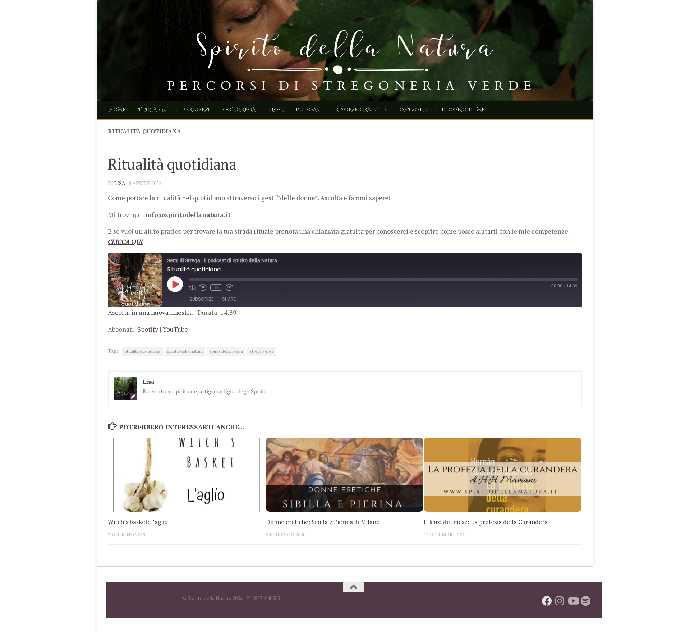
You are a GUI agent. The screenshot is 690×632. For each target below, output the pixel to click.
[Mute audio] (192, 287)
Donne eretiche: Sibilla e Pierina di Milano (323, 522)
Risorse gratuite (361, 110)
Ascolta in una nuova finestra (150, 312)
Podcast (309, 110)
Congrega (239, 110)
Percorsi (196, 110)
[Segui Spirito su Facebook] (547, 601)
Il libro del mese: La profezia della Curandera (486, 522)
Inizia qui (154, 110)
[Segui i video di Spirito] (573, 601)
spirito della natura (185, 351)
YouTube (175, 329)
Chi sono (414, 110)
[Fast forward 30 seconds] (229, 287)
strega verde (262, 351)
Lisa (119, 183)
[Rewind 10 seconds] (203, 287)
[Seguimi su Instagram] (560, 601)
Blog (276, 110)
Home (117, 110)
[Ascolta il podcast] (586, 601)
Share (229, 299)
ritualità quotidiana (142, 351)
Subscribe (201, 299)
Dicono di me (463, 110)
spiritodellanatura (226, 351)
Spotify (147, 329)
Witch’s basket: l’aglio (138, 522)
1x (216, 287)
